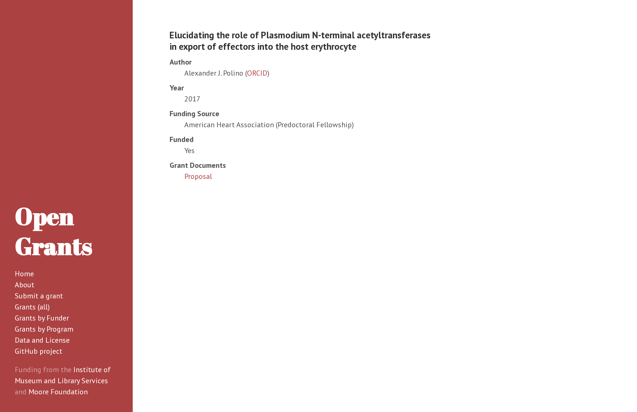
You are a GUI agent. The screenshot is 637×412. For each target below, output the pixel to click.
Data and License (42, 340)
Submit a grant (39, 296)
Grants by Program (44, 329)
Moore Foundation (58, 392)
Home (24, 273)
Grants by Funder (42, 318)
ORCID (257, 73)
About (24, 285)
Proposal (198, 176)
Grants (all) (32, 307)
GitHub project (38, 351)
